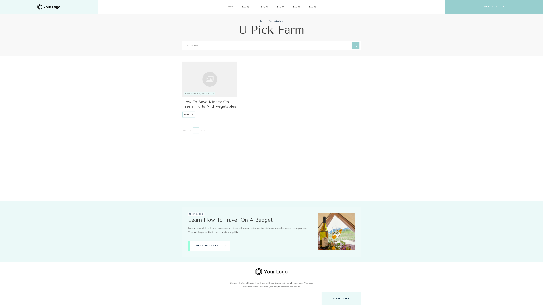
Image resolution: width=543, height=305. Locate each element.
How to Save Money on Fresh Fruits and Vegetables (209, 104)
